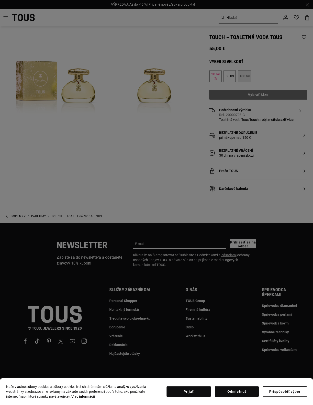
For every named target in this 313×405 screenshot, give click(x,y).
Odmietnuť (236, 391)
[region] (156, 391)
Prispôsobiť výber (285, 391)
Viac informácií (83, 396)
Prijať (189, 391)
